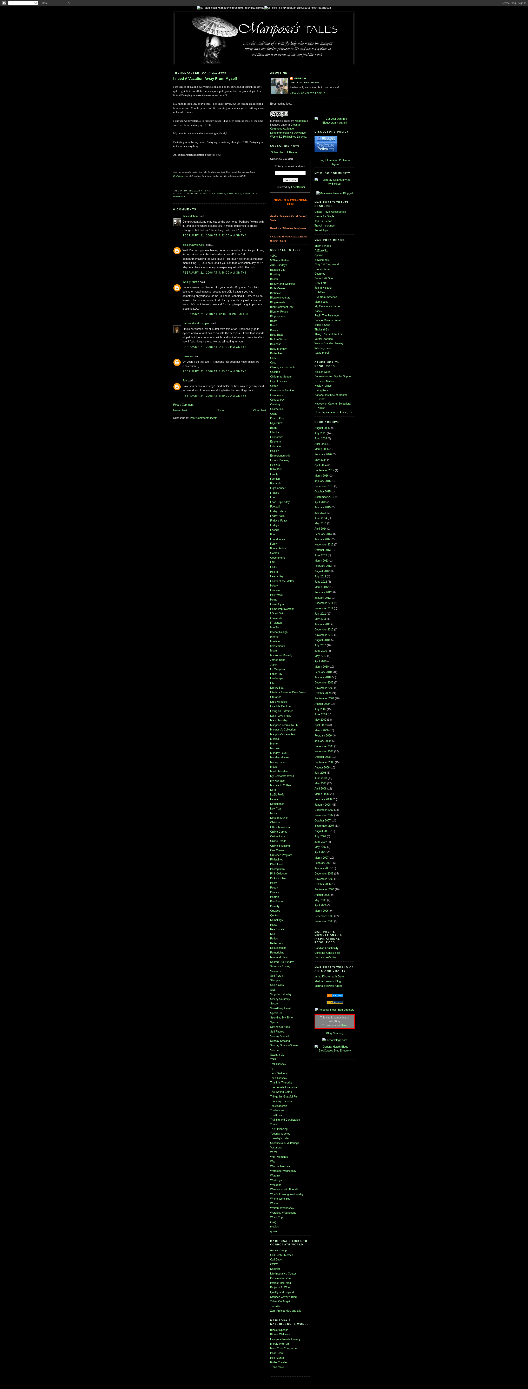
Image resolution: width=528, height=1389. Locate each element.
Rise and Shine (279, 957)
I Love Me (276, 618)
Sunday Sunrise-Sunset (284, 1045)
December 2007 (324, 809)
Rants (247, 193)
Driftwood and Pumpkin (196, 323)
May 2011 (320, 618)
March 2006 (322, 910)
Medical (274, 738)
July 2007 (320, 836)
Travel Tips (321, 230)
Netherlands (277, 803)
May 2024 (320, 459)
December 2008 (324, 746)
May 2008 (320, 783)
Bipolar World (322, 371)
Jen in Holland (323, 287)
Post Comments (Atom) (204, 417)
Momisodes (321, 301)
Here (343, 1025)
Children (275, 371)
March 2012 (322, 587)
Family (274, 474)
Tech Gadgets (278, 1073)
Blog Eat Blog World (327, 264)
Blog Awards (277, 302)
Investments (277, 646)
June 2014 (321, 518)
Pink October (278, 878)
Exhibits (275, 464)
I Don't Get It (277, 613)
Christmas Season (281, 376)
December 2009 (324, 682)
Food (273, 497)
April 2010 (320, 661)
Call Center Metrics (281, 1255)
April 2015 (320, 502)
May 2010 (320, 655)
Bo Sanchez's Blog (326, 957)
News (273, 813)
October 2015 (323, 491)
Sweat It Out (277, 1054)
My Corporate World (282, 776)
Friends (274, 529)
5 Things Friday (279, 260)
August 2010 (322, 640)
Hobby (274, 585)
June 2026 (321, 438)
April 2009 (320, 725)
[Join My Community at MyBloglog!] (335, 183)
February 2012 (323, 592)
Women (274, 1203)
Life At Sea (276, 687)
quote (273, 1231)
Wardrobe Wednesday (283, 1170)
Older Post (259, 410)
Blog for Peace (279, 311)
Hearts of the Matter (282, 581)
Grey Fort (320, 282)
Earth (273, 427)
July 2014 (320, 512)
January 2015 (323, 507)
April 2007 (320, 852)
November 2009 (324, 687)
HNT (273, 562)
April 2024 (320, 465)
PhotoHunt (276, 864)
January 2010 (323, 677)
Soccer (274, 1003)
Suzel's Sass (322, 324)
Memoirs (275, 748)
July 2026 (320, 433)
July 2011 (320, 613)
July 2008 (320, 772)
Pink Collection (279, 873)
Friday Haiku (277, 515)
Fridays (274, 525)
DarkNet (275, 1268)
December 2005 (324, 916)
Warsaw (275, 1175)
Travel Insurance (325, 225)
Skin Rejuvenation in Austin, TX (333, 412)
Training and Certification (285, 1119)
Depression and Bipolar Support (333, 376)
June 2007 (321, 841)
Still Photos (277, 1031)
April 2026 (320, 443)
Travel (274, 1124)
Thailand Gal (322, 329)
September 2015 (324, 496)
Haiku (273, 567)
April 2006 (320, 905)
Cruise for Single (324, 216)
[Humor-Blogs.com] (334, 1040)
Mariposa (300, 78)
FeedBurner (298, 187)
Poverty (274, 906)
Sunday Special (279, 1036)
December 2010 (324, 629)
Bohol (273, 325)
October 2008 (323, 756)
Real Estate (277, 929)
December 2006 (324, 873)
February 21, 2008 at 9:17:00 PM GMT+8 (214, 346)
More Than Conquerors (283, 1348)
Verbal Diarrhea (324, 338)
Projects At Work (280, 1287)
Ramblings (234, 193)
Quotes (274, 915)
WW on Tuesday (280, 1166)
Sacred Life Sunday (282, 961)
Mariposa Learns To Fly (284, 725)
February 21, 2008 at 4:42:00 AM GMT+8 (214, 235)
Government (277, 557)
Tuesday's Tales (280, 1138)
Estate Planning (279, 460)
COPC (274, 1264)
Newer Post (180, 410)
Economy (276, 441)
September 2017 (324, 470)
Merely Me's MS (280, 1343)
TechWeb (275, 1306)
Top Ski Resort (323, 221)
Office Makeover (280, 827)
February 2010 (323, 672)
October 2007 (323, 820)
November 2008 (324, 751)
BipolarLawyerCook (194, 244)
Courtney (320, 273)
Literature (275, 697)
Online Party (277, 836)
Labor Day (276, 673)
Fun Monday (277, 539)
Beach (274, 279)
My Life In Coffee (280, 785)
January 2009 (323, 740)
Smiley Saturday (280, 999)
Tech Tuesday (278, 1078)
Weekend (275, 1184)
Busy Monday (278, 348)
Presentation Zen (280, 1278)
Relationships (278, 947)
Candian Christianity (326, 948)
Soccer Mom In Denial (328, 320)
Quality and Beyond (282, 1292)
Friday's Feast (278, 520)
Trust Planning (279, 1129)
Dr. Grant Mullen (324, 381)
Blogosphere (277, 316)
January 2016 (323, 481)
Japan (273, 664)
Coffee (274, 385)
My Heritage (277, 780)
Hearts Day (277, 576)
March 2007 (322, 857)
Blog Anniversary (280, 297)
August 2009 (322, 703)
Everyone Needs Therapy (285, 1339)
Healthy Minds (323, 385)
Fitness (274, 492)
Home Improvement (282, 608)
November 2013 (324, 544)
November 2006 (324, 878)
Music (273, 766)
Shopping (275, 980)
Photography (277, 869)
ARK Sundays (278, 265)
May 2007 (320, 847)
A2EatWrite (321, 250)
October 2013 (323, 549)
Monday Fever (278, 752)
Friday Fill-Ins (278, 511)
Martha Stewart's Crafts (329, 985)
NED (273, 790)
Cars (273, 358)
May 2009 (320, 719)
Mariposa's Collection (283, 729)
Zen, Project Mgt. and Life (285, 1310)
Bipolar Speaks (279, 1329)
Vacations (276, 1147)
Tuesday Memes (280, 1133)
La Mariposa (277, 669)
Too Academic (278, 1105)
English (274, 450)
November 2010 (324, 634)
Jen (185, 380)
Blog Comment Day (281, 306)
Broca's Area (322, 269)
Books (274, 330)
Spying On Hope (280, 1026)
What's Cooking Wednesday (287, 1194)
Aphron (319, 255)
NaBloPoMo (277, 794)
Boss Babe (276, 334)
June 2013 (321, 555)
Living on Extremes (212, 193)
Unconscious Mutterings (284, 1143)
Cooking (275, 404)
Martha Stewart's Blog (328, 981)
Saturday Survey (280, 966)
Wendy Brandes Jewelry (329, 343)
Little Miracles (278, 701)
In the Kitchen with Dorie (329, 976)
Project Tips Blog (280, 1282)
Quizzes (275, 910)
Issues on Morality (281, 655)
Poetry (274, 887)
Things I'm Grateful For (284, 1096)
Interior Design (279, 632)
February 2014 (323, 534)
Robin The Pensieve (327, 315)
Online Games (278, 831)
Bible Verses (277, 288)
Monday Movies (279, 757)
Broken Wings (278, 339)
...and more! (277, 1367)
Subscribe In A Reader (284, 152)
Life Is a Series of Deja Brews (288, 692)
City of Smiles (278, 381)
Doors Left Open (324, 278)
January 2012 (323, 597)
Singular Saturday (280, 994)
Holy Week (276, 594)
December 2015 (324, 486)
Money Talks (277, 762)
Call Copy (276, 1259)
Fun (272, 534)
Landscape (276, 678)
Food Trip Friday (280, 502)
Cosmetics (276, 409)
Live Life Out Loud (281, 706)
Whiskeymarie (323, 348)
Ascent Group (278, 1250)
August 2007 (322, 831)
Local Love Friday (280, 715)
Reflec (274, 938)
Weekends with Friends (284, 1189)
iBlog (273, 1222)
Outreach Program (281, 855)
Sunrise (274, 1050)
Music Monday (279, 771)
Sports (274, 1022)
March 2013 (322, 560)
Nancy (318, 311)
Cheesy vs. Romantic (283, 367)
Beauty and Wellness (283, 283)
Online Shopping (280, 845)
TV (272, 1068)
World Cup (276, 1217)
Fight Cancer (277, 488)
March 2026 (322, 449)
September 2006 (324, 889)
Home (220, 410)
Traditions (276, 1115)
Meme (274, 743)
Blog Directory (334, 1033)
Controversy (277, 399)
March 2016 (322, 475)
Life (272, 683)
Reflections (277, 943)
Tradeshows (277, 1110)
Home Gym (277, 604)
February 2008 (323, 799)
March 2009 (322, 730)
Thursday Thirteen (281, 1101)
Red (272, 934)
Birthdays (276, 293)
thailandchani (190, 216)
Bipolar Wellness (280, 1334)
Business (275, 344)
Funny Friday (278, 548)
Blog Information (328, 160)
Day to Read (277, 418)
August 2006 (322, 894)
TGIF (273, 1059)
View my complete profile (308, 93)
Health (274, 571)
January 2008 (323, 804)
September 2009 (324, 698)
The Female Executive (283, 1087)
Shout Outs (277, 985)
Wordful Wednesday (282, 1208)
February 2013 (323, 565)
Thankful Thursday (281, 1082)
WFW (273, 1152)
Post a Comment (183, 404)
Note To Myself (279, 817)
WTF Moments (279, 1156)
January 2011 (322, 624)
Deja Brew (276, 423)
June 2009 (321, 714)
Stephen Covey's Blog (283, 1296)
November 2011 (324, 608)
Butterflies (276, 353)
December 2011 (324, 602)
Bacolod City (277, 269)
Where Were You (280, 1198)
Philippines (276, 859)
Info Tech (275, 627)
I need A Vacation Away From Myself (205, 79)
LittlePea (320, 292)
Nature (274, 799)
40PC (273, 255)
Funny (274, 543)
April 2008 (320, 788)
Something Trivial (280, 1008)
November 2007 (324, 815)
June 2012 (321, 581)
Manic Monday (279, 720)
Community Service (282, 390)
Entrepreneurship (280, 455)
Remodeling (277, 952)
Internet (274, 636)
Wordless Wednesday (283, 1212)
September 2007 (324, 825)
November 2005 (324, 921)
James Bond (277, 659)
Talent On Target (280, 1301)
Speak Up (276, 1013)
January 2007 (323, 868)
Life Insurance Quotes (283, 1273)
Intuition (275, 641)
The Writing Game (281, 1091)
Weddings (276, 1180)
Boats (273, 320)
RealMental (178, 176)
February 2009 (323, 735)
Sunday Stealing (280, 1040)
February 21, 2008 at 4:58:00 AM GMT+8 (214, 272)
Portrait (274, 896)
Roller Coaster (278, 1362)
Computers (276, 395)
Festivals (275, 483)
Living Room (322, 390)
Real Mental (277, 1357)
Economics (277, 437)
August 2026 (322, 428)
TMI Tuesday (278, 1064)
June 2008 (321, 778)
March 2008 (322, 793)
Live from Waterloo (326, 297)
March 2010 (322, 666)
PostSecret (277, 901)
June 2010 (321, 650)
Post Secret (277, 1353)
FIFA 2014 (276, 469)
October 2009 (323, 693)
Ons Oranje (277, 850)
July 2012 (320, 576)
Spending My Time (281, 1017)
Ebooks (274, 432)
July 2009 (320, 709)
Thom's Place (323, 245)
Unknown (188, 356)
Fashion (275, 478)
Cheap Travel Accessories (330, 211)
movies (274, 1226)
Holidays (275, 590)
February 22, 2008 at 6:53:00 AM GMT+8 (214, 371)
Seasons (275, 971)
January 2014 (323, 539)
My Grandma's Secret (328, 306)
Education (276, 446)
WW (272, 1161)
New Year (276, 808)
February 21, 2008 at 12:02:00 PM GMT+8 (215, 314)
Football (275, 506)
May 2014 (320, 523)
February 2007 (323, 862)
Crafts (273, 413)
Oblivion (275, 822)
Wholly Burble (191, 281)
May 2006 (320, 900)
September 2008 (324, 762)
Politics (274, 892)
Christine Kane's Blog (327, 952)
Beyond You (322, 259)
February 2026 (323, 454)
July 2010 (320, 645)
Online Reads (278, 841)
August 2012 (322, 571)
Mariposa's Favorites (282, 734)
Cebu (273, 362)
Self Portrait (277, 975)
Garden (274, 553)
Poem (273, 882)
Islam (273, 650)
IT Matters (276, 622)
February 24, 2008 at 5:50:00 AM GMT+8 (214, 395)
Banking (275, 274)
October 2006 (323, 884)
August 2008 (322, 767)
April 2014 (320, 528)
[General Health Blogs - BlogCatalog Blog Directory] (335, 1050)
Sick (273, 989)
